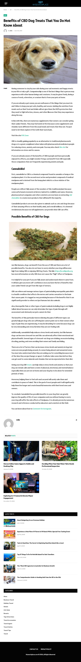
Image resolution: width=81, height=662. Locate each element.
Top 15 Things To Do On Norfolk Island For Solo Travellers (35, 554)
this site (62, 147)
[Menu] (6, 3)
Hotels (6, 607)
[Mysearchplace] (40, 3)
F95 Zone (25, 135)
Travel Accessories (10, 620)
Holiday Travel (8, 603)
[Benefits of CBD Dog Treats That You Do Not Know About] (40, 59)
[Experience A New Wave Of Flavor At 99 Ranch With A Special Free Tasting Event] (9, 534)
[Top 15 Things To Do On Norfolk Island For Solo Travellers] (9, 557)
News (5, 596)
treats (29, 365)
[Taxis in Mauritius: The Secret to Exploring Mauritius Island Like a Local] (9, 546)
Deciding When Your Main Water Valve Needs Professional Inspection (58, 465)
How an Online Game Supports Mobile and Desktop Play (19, 465)
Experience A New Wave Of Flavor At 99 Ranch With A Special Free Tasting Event (43, 532)
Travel (6, 634)
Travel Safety (8, 627)
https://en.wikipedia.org (64, 271)
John (11, 30)
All (5, 15)
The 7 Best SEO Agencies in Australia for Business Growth (36, 566)
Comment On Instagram (42, 409)
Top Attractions (9, 617)
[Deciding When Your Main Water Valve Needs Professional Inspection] (59, 451)
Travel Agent (8, 624)
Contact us (34, 649)
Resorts (6, 613)
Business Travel (9, 600)
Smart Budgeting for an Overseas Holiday (31, 520)
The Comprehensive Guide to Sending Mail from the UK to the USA (39, 577)
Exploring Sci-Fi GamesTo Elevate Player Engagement (18, 497)
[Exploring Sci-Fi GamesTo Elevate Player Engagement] (21, 483)
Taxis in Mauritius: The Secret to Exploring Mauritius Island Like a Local (40, 543)
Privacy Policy (46, 649)
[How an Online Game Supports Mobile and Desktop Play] (21, 451)
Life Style (7, 610)
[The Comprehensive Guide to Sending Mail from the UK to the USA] (9, 580)
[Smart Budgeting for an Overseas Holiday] (9, 523)
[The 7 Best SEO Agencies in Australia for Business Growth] (9, 569)
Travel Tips (7, 630)
